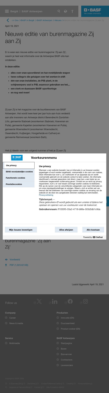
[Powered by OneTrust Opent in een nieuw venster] (94, 237)
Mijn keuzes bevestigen (21, 230)
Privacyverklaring (46, 195)
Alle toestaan (93, 230)
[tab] (18, 165)
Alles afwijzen (66, 230)
